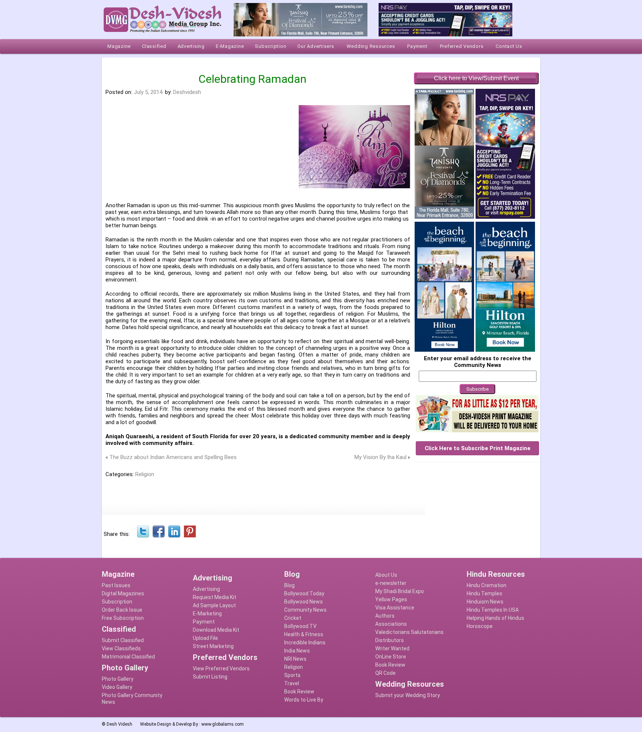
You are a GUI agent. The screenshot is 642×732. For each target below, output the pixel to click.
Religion (144, 474)
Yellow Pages (391, 599)
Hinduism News (485, 602)
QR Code (385, 673)
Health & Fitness (303, 634)
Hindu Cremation (486, 585)
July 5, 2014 (148, 92)
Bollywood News (303, 602)
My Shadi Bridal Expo (399, 591)
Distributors (389, 640)
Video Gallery (117, 687)
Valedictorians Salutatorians (409, 632)
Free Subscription (123, 618)
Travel (291, 683)
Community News (305, 610)
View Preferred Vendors (221, 668)
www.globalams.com (222, 724)
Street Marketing (213, 646)
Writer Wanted (392, 648)
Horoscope (480, 626)
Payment (204, 622)
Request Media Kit (214, 597)
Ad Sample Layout (214, 605)
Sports (292, 675)
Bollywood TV (300, 626)
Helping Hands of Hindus (495, 618)
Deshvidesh (187, 92)
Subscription (117, 602)
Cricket (292, 618)
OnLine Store (390, 657)
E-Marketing (207, 613)
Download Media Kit (216, 630)
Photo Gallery (117, 679)
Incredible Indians (304, 642)
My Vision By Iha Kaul (380, 457)
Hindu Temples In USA (493, 610)
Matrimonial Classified (128, 657)
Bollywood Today (304, 593)
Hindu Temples (484, 593)
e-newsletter (390, 583)
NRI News (295, 659)
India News (297, 651)
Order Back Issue (122, 610)
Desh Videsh (119, 724)
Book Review (299, 691)
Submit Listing (210, 677)
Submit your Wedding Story (407, 695)
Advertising (206, 589)
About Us (386, 575)
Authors (385, 616)
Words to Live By (303, 700)
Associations (391, 624)
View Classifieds (121, 648)
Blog (289, 585)
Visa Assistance (394, 608)
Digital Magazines (123, 593)
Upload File (205, 638)
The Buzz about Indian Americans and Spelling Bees (173, 457)
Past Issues (116, 585)
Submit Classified (123, 640)
